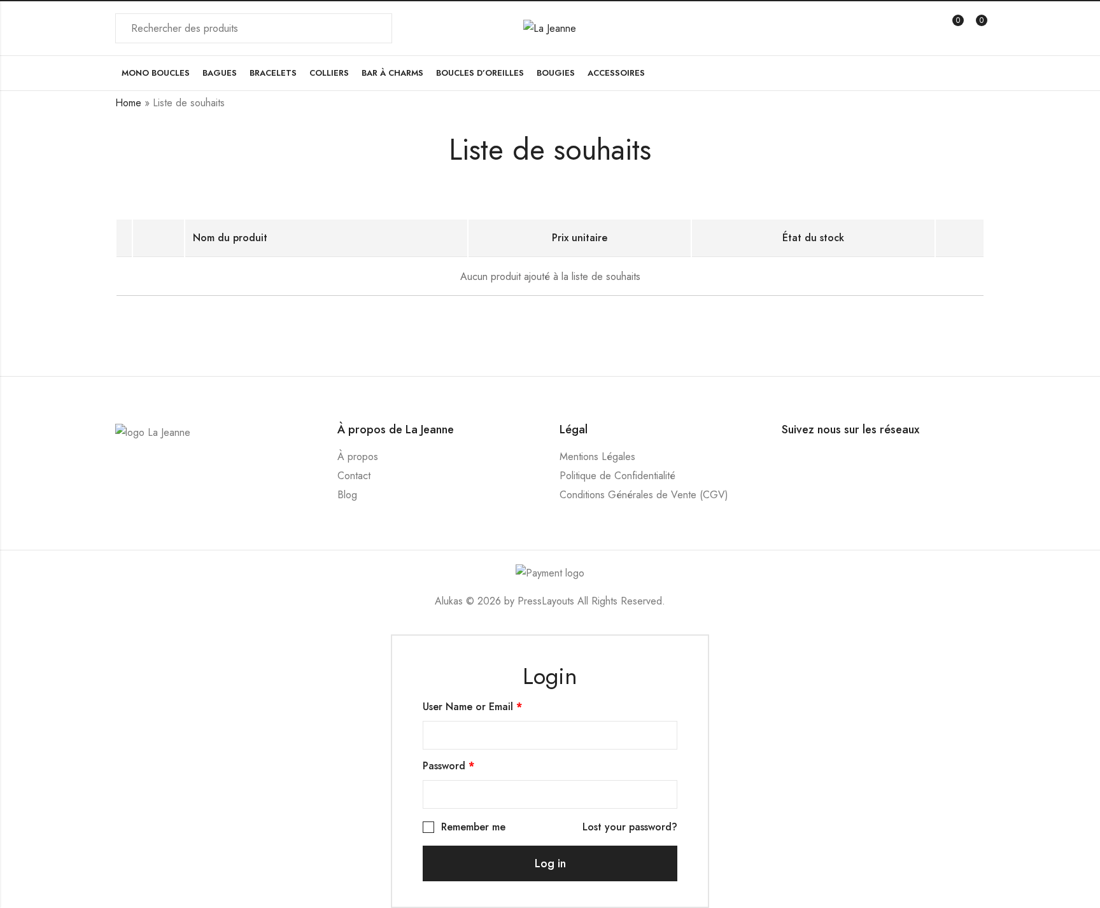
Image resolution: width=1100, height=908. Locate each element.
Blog (347, 494)
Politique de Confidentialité (617, 475)
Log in (550, 863)
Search (375, 28)
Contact (353, 475)
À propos (357, 456)
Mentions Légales (597, 456)
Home (128, 102)
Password (448, 765)
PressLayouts (546, 601)
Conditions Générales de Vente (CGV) (644, 494)
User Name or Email (472, 706)
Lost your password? (629, 827)
